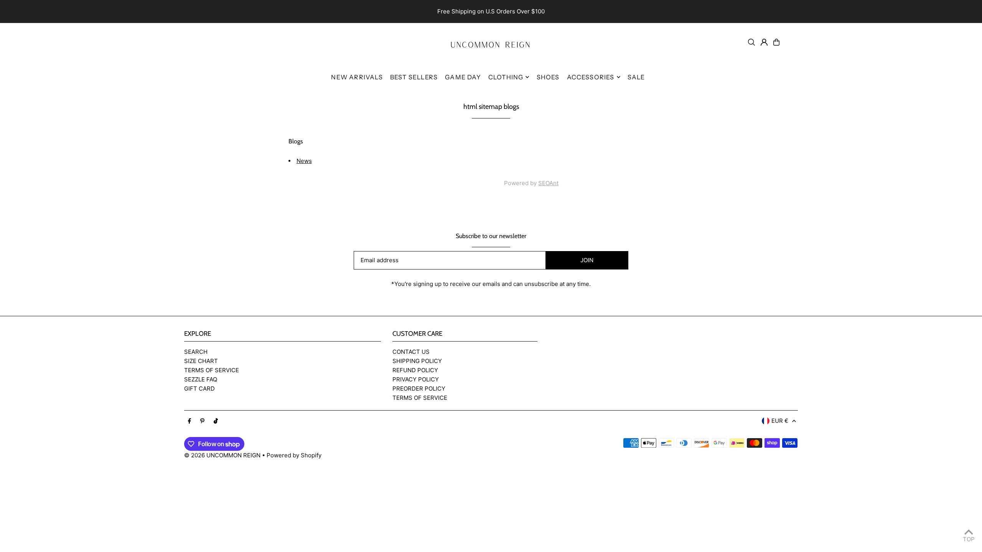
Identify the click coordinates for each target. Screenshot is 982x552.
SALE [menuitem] (636, 77)
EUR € (779, 420)
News (304, 160)
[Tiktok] (216, 421)
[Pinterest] (202, 421)
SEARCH (196, 351)
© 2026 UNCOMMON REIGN (222, 455)
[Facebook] (189, 421)
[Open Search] (751, 42)
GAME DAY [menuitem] (463, 77)
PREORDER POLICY (418, 388)
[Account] (764, 42)
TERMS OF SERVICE (211, 370)
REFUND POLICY (415, 370)
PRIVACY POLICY (415, 379)
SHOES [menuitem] (548, 77)
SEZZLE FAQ (200, 379)
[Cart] (776, 42)
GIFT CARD (199, 388)
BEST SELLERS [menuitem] (414, 77)
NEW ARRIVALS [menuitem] (356, 77)
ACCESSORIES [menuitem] (591, 77)
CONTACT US (411, 351)
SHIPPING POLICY (417, 361)
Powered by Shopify (294, 455)
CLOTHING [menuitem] (506, 77)
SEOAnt (548, 183)
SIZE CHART (201, 361)
